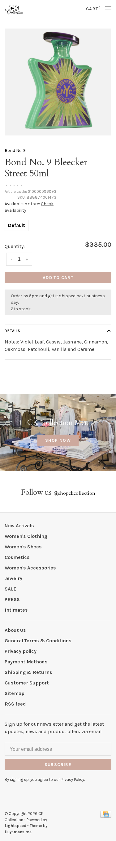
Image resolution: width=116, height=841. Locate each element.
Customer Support (27, 683)
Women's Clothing (26, 536)
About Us (15, 630)
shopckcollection (74, 493)
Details (12, 331)
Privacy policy (21, 651)
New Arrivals (19, 526)
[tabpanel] (58, 82)
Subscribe (58, 764)
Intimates (16, 610)
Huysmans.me (18, 832)
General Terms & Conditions (38, 641)
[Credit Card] (105, 816)
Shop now (58, 440)
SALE (10, 589)
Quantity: (15, 246)
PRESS (12, 599)
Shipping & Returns (28, 672)
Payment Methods (26, 662)
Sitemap (14, 693)
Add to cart (58, 277)
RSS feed (15, 704)
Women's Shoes (23, 547)
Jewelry (13, 578)
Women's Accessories (30, 568)
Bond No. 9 (15, 150)
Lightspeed (15, 825)
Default (16, 225)
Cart (93, 8)
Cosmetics (17, 557)
